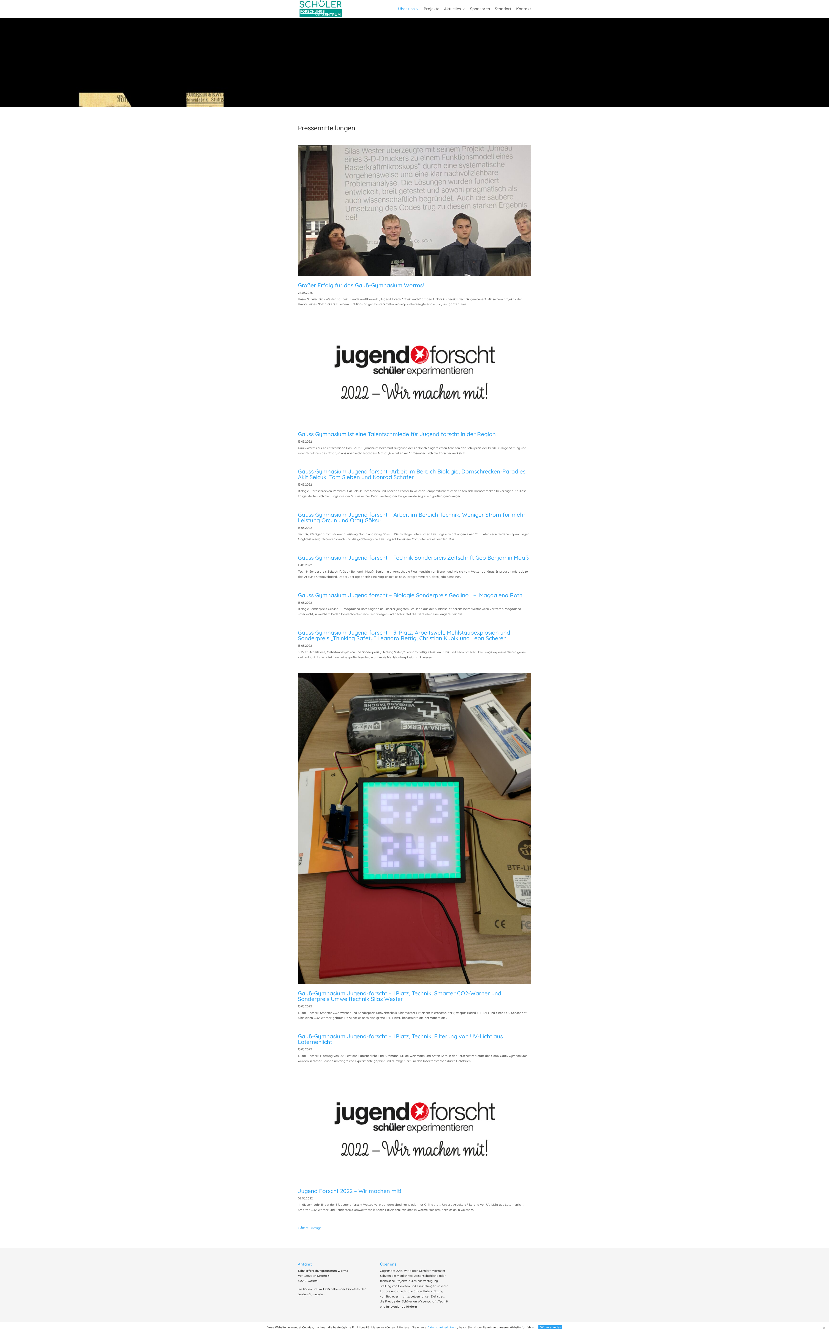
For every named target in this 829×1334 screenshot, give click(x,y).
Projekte (431, 9)
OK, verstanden (550, 1327)
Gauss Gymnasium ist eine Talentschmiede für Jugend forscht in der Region (397, 434)
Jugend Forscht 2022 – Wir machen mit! (349, 1190)
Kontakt (523, 9)
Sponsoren (480, 9)
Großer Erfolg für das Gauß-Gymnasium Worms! (361, 285)
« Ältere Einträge (310, 1228)
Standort (503, 9)
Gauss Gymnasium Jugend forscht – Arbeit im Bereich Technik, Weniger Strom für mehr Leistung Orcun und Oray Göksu (411, 517)
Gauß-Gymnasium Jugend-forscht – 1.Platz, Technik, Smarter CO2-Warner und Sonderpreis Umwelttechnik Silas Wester (399, 996)
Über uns (406, 9)
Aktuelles (452, 9)
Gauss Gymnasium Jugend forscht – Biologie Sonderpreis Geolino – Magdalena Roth (410, 595)
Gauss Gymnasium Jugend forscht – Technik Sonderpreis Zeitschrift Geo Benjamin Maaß (413, 557)
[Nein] (823, 1328)
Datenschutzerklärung (442, 1327)
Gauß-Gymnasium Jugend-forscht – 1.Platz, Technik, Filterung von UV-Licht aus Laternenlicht (400, 1039)
